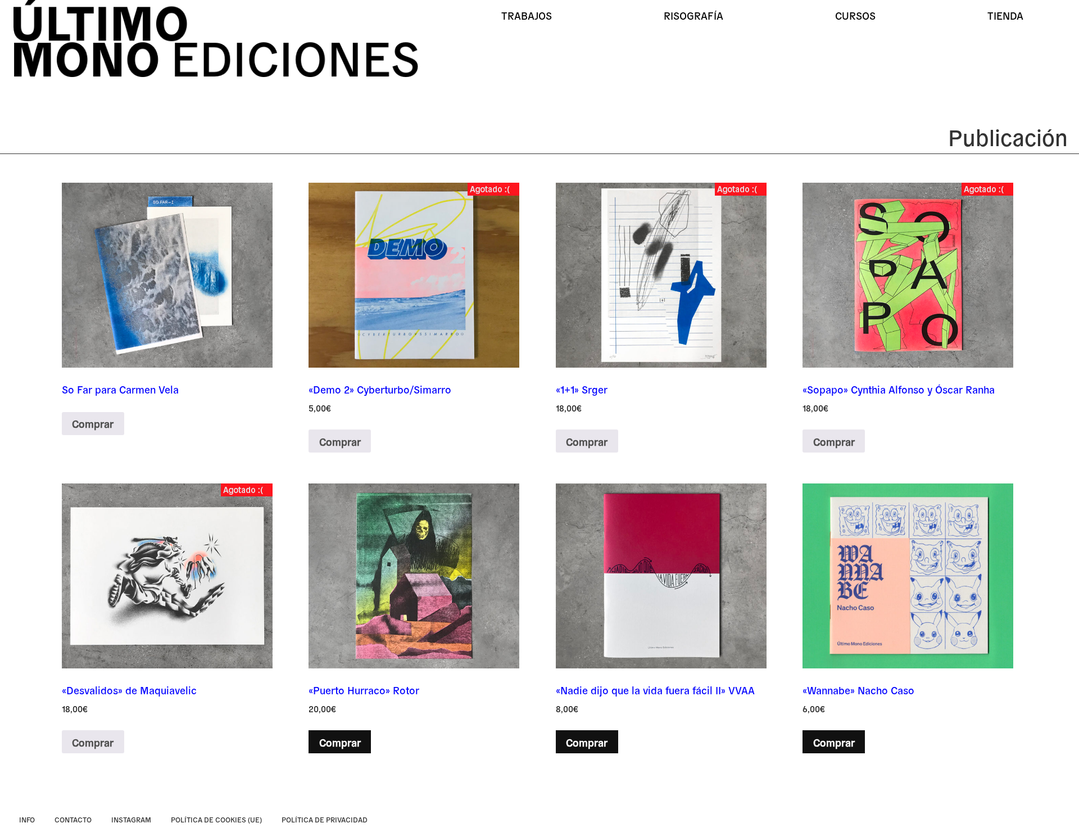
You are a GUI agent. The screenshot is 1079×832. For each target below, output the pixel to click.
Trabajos (526, 15)
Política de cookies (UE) (216, 819)
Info (27, 819)
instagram (131, 819)
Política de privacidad (325, 819)
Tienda (1005, 15)
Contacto (73, 819)
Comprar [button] (340, 742)
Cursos (855, 15)
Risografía (693, 15)
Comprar (93, 423)
